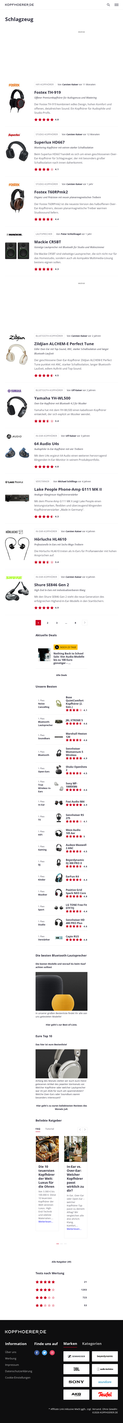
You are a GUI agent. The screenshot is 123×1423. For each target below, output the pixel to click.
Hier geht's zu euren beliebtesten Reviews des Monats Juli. (61, 1107)
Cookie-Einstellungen (17, 1377)
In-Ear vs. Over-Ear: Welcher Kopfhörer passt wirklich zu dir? (75, 1178)
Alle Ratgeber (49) (61, 1261)
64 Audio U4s (46, 443)
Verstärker (42, 481)
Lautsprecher (44, 233)
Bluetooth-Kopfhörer (49, 335)
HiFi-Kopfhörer (45, 84)
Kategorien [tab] (92, 1343)
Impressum (12, 1365)
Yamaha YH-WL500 (52, 398)
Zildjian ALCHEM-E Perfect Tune (64, 343)
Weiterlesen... (45, 1221)
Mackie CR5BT (47, 241)
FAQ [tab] (38, 1128)
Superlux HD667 (49, 142)
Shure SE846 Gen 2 (51, 584)
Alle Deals (61, 675)
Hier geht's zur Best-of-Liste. (61, 1024)
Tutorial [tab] (49, 1128)
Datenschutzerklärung (18, 1371)
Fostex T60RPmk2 (51, 191)
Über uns (10, 1352)
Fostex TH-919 (47, 92)
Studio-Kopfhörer (47, 134)
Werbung (10, 1358)
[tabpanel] (90, 1375)
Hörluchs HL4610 (50, 539)
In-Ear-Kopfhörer (46, 435)
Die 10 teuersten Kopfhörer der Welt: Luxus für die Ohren (46, 1176)
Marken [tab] (70, 1343)
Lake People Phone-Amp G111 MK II (68, 489)
